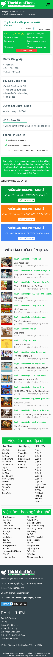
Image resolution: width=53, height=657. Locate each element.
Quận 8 (38, 470)
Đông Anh (6, 493)
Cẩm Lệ (21, 464)
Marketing (7, 537)
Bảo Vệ (6, 554)
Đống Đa (5, 453)
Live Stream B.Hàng (11, 528)
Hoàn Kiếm (6, 462)
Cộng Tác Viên (33, 546)
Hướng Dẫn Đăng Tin (9, 625)
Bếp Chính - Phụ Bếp (35, 526)
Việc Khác (31, 554)
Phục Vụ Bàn (32, 517)
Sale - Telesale (33, 540)
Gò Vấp (38, 490)
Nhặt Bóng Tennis (34, 528)
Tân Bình (38, 501)
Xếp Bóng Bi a (33, 548)
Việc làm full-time (18, 12)
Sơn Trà (21, 456)
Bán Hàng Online (34, 523)
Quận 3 (38, 456)
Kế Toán (30, 534)
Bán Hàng (7, 520)
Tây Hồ (5, 467)
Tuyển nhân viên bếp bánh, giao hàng (30, 317)
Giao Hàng (31, 531)
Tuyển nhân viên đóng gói (25, 329)
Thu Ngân (7, 531)
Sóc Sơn (5, 490)
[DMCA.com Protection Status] (14, 603)
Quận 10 (38, 476)
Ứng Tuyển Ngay (26, 50)
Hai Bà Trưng (7, 459)
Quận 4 (38, 459)
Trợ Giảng (7, 543)
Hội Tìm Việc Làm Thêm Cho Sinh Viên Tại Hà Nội (21, 645)
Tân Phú (38, 496)
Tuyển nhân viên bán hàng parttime (29, 305)
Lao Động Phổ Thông (12, 551)
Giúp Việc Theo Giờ (35, 537)
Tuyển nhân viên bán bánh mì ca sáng (30, 422)
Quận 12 (38, 482)
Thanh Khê (23, 453)
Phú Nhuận (39, 493)
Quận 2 (38, 453)
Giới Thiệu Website (8, 618)
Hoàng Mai (6, 484)
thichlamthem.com (30, 164)
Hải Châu (22, 450)
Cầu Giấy (6, 450)
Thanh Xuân (7, 464)
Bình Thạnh (39, 487)
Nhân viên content (35, 557)
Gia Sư (5, 534)
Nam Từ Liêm (8, 479)
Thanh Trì (6, 487)
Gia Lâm (5, 482)
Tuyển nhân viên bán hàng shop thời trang (32, 410)
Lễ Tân (30, 543)
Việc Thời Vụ (32, 520)
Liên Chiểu (22, 462)
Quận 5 (38, 462)
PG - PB (6, 548)
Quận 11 (38, 479)
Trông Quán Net (9, 546)
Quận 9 (38, 473)
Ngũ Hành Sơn (24, 459)
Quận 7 (38, 467)
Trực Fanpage (9, 517)
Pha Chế (6, 523)
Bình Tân (38, 499)
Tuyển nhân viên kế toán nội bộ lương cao (32, 270)
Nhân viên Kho (9, 557)
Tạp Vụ (6, 540)
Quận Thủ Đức (41, 484)
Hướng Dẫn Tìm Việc (9, 628)
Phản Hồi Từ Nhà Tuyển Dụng (13, 635)
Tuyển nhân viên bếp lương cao (27, 259)
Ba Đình (5, 456)
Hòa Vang (22, 467)
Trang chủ (5, 12)
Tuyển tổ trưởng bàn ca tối (25, 340)
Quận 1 (38, 450)
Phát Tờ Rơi (8, 526)
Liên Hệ (4, 621)
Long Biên (6, 470)
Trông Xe (31, 551)
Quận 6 (38, 464)
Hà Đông (5, 473)
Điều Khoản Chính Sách (10, 632)
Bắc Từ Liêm (7, 476)
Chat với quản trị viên (9, 639)
